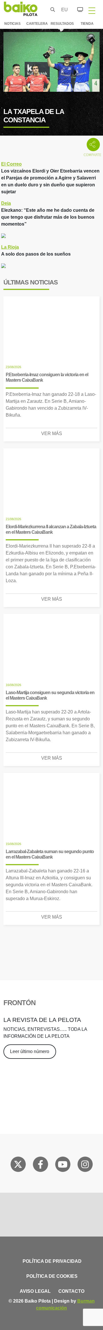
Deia (6, 203)
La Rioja (10, 247)
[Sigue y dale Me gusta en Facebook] (40, 1165)
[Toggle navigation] (91, 10)
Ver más (51, 433)
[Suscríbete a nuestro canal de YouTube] (63, 1165)
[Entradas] (77, 8)
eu (63, 9)
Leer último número (29, 1051)
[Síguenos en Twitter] (18, 1165)
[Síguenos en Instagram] (85, 1165)
